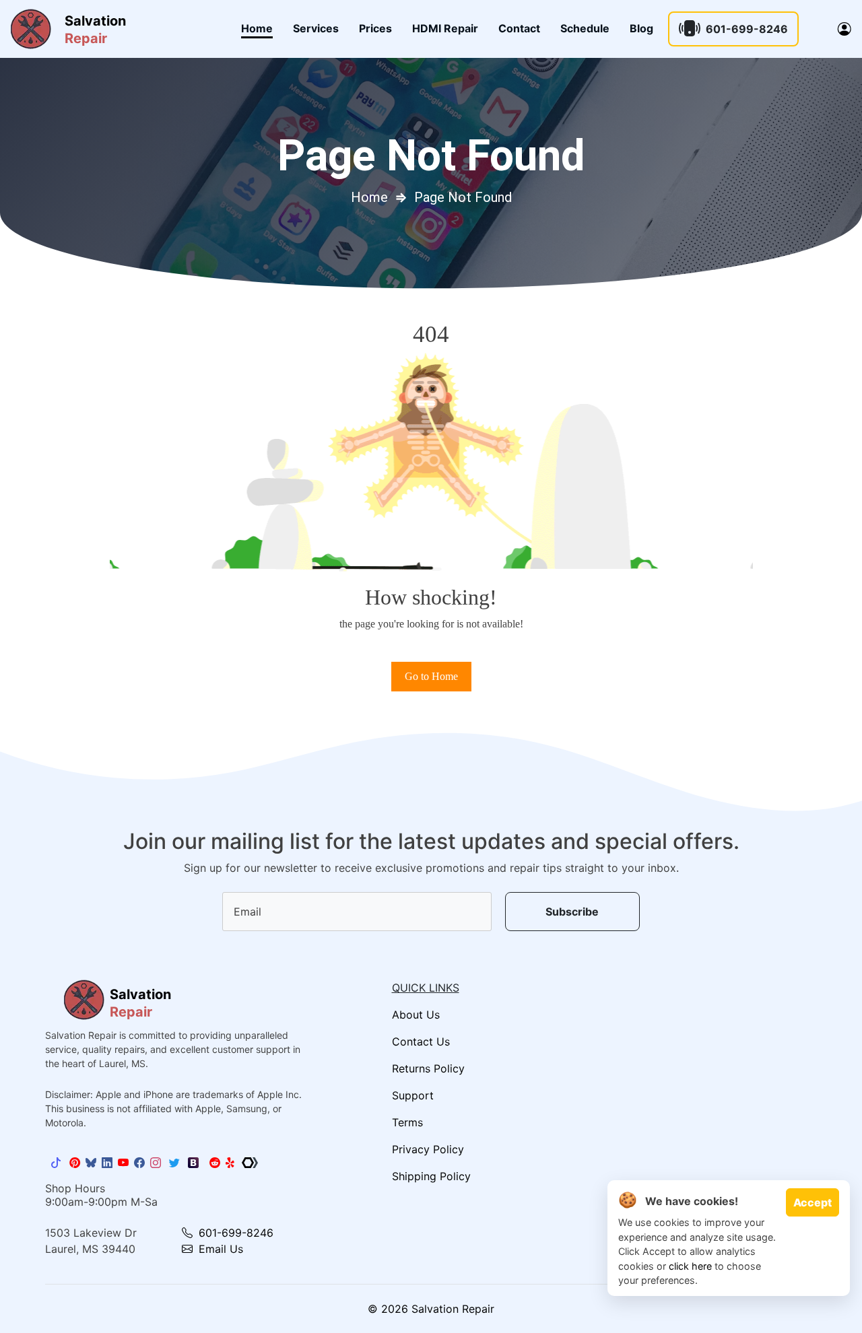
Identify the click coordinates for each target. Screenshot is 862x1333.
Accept (812, 1202)
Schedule (584, 28)
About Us (416, 1014)
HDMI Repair (445, 28)
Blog (641, 28)
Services (316, 28)
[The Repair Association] (250, 1162)
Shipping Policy (431, 1176)
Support (413, 1095)
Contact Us (421, 1041)
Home (257, 28)
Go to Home (431, 676)
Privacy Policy (428, 1149)
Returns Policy (428, 1068)
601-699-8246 (747, 29)
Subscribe (572, 911)
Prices (375, 28)
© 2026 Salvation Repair (431, 1308)
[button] (844, 29)
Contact (519, 28)
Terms (407, 1122)
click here (690, 1266)
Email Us (219, 1249)
